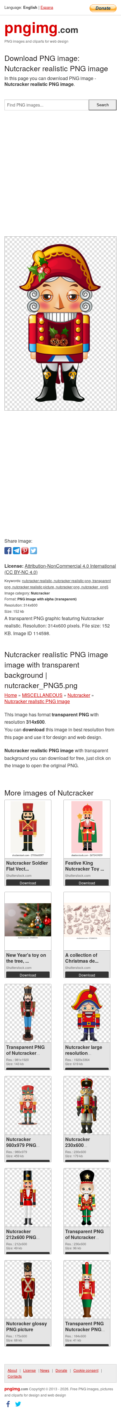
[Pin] (24, 550)
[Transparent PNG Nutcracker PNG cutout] (86, 1290)
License (29, 1370)
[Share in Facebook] (7, 550)
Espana (47, 7)
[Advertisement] (60, 175)
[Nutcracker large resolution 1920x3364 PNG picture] (87, 1013)
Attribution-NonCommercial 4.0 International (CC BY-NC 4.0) (60, 568)
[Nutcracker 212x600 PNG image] (28, 1198)
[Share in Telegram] (16, 550)
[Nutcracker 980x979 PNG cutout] (28, 1105)
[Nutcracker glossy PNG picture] (28, 1290)
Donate (61, 1370)
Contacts (15, 1376)
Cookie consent (85, 1370)
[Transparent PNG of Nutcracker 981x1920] (28, 1013)
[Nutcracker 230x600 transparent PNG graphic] (87, 1105)
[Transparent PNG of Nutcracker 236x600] (87, 1198)
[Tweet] (33, 550)
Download (28, 882)
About (12, 1370)
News (44, 1370)
